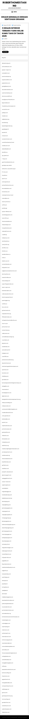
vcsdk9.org (4, 234)
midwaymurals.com (6, 406)
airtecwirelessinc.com (7, 66)
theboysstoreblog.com (7, 402)
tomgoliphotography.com (7, 663)
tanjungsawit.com (6, 511)
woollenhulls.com (5, 346)
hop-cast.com (5, 307)
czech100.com (5, 356)
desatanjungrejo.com (6, 541)
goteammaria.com (6, 310)
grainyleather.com (6, 432)
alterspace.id (5, 580)
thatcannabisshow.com (7, 458)
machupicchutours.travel (7, 195)
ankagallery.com (5, 386)
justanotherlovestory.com (7, 185)
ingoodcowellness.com (7, 79)
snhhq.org (4, 666)
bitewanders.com (6, 439)
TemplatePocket (14, 717)
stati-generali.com (6, 415)
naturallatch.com (6, 73)
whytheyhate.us (5, 241)
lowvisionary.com (6, 191)
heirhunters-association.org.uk (8, 168)
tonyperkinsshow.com (7, 228)
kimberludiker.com (6, 419)
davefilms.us (4, 152)
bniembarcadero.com (6, 290)
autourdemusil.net (6, 350)
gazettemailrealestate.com (8, 162)
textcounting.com (6, 699)
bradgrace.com (5, 353)
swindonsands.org (6, 455)
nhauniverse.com (6, 676)
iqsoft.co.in (4, 178)
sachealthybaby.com (6, 659)
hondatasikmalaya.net (7, 494)
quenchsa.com (5, 369)
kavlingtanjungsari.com (7, 537)
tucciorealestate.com (7, 607)
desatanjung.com (6, 501)
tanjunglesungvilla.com (7, 514)
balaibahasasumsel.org (7, 498)
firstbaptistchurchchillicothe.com (9, 320)
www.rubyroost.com (6, 636)
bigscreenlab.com (6, 102)
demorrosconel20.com (7, 96)
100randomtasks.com (7, 317)
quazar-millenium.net (6, 211)
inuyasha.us (4, 175)
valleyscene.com (5, 333)
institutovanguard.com (7, 639)
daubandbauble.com (6, 149)
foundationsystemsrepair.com (8, 106)
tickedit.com (5, 116)
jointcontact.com (6, 326)
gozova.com (4, 692)
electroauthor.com (6, 274)
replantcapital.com (6, 485)
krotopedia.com (5, 587)
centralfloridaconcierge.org (8, 336)
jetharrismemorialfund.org (7, 359)
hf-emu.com (5, 172)
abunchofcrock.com (6, 363)
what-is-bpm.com (6, 287)
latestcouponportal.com (7, 297)
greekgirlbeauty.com (6, 86)
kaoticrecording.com (6, 672)
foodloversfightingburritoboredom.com (10, 448)
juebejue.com (5, 112)
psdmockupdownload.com (7, 603)
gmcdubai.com (5, 379)
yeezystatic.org (5, 244)
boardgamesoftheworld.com (8, 99)
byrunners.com (5, 373)
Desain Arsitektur (17, 25)
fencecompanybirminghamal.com (9, 653)
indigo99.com (5, 570)
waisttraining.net (6, 626)
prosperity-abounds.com (7, 471)
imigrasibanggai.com (6, 491)
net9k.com (4, 205)
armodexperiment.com (7, 452)
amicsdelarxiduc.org (6, 613)
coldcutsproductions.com (7, 294)
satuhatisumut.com (6, 705)
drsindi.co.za (4, 251)
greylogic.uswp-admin (7, 165)
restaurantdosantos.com (7, 686)
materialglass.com (6, 623)
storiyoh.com (5, 135)
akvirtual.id (4, 593)
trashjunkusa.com (6, 442)
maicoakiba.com (5, 198)
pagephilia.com (5, 560)
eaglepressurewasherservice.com (9, 270)
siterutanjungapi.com (6, 534)
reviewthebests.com (6, 554)
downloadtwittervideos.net (8, 600)
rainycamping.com (6, 280)
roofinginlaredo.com (6, 656)
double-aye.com (5, 261)
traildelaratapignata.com (7, 597)
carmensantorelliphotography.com (9, 409)
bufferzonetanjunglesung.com (8, 524)
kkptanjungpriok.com (6, 521)
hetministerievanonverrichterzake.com (10, 616)
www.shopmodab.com (7, 643)
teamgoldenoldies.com (7, 682)
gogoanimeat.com (6, 679)
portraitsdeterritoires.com (8, 610)
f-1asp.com (4, 158)
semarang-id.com (6, 544)
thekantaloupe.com (6, 224)
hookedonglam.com (6, 620)
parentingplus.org (6, 300)
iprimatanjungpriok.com (7, 508)
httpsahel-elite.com (6, 557)
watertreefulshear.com (7, 93)
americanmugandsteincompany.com (10, 366)
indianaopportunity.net (7, 551)
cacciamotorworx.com (7, 139)
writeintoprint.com (6, 633)
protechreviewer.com (6, 429)
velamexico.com (5, 630)
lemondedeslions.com (6, 188)
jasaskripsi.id (4, 583)
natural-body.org (5, 330)
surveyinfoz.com (5, 109)
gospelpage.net (5, 129)
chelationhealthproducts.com (8, 567)
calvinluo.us (4, 303)
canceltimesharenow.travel (8, 142)
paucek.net (4, 132)
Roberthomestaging (15, 4)
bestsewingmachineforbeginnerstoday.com (11, 382)
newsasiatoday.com (6, 574)
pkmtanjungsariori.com (7, 531)
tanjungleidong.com (6, 504)
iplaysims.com (5, 343)
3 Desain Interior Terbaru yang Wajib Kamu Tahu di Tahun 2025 (12, 32)
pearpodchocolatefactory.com (9, 669)
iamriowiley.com (5, 649)
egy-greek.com (5, 155)
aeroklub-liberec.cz (6, 254)
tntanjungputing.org (6, 518)
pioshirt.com (4, 422)
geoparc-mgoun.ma (6, 69)
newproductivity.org (6, 313)
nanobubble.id (5, 488)
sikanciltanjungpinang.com (8, 527)
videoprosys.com (5, 238)
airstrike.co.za (5, 247)
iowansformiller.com (6, 277)
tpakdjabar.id (5, 590)
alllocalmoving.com (6, 63)
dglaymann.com (5, 396)
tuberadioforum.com (6, 231)
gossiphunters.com (6, 702)
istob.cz (4, 257)
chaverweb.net (5, 389)
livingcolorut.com (6, 267)
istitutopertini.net (6, 181)
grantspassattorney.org (7, 695)
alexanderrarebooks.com (7, 89)
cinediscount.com (6, 145)
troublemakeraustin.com (7, 412)
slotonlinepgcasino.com (7, 214)
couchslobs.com (5, 340)
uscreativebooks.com (6, 264)
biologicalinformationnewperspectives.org (11, 399)
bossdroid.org (5, 122)
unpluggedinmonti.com (7, 478)
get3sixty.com (5, 465)
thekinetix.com (5, 435)
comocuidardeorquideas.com (8, 646)
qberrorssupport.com (6, 475)
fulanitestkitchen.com (7, 425)
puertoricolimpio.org (6, 76)
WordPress (25, 717)
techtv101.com (5, 218)
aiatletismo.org (5, 445)
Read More (5, 51)
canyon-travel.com (6, 481)
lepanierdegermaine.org (7, 126)
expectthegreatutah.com (7, 284)
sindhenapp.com (5, 689)
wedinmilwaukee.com (6, 709)
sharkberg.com (5, 376)
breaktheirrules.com (6, 462)
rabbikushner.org (5, 119)
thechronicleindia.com (7, 221)
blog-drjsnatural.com (6, 564)
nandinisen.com (5, 468)
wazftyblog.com (5, 577)
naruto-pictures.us (6, 201)
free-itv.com (5, 323)
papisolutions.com (6, 83)
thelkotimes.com (6, 712)
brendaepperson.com (6, 392)
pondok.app (4, 208)
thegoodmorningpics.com (7, 547)
